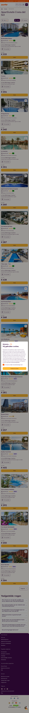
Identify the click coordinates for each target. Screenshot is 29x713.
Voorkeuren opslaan (14, 368)
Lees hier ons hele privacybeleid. (13, 362)
